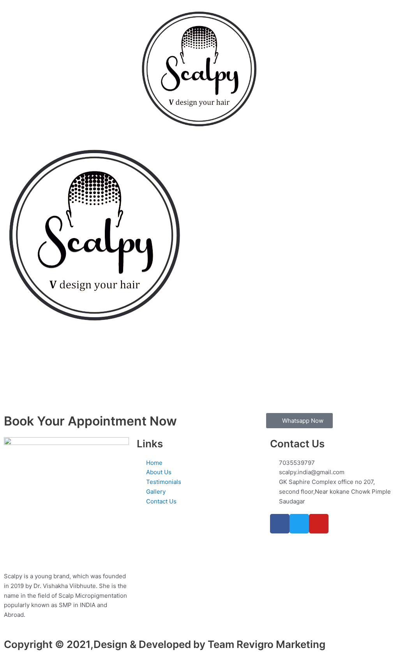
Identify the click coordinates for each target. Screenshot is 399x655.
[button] (69, 15)
